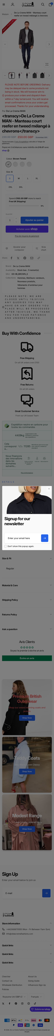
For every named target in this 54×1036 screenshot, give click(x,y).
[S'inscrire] (44, 538)
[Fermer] (49, 489)
